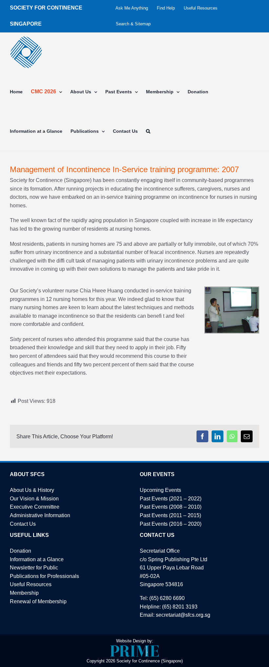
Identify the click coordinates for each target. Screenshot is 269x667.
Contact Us (23, 524)
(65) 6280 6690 (167, 598)
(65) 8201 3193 (179, 607)
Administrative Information (40, 515)
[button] (148, 131)
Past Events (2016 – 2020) (170, 524)
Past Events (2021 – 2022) (170, 498)
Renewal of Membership (38, 601)
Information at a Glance (37, 559)
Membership (24, 593)
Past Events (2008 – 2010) (170, 507)
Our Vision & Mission (34, 498)
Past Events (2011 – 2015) (170, 515)
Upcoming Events (160, 490)
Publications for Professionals (44, 576)
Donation (20, 551)
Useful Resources (31, 584)
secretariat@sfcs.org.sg (183, 615)
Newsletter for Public (34, 567)
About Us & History (32, 490)
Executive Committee (34, 507)
